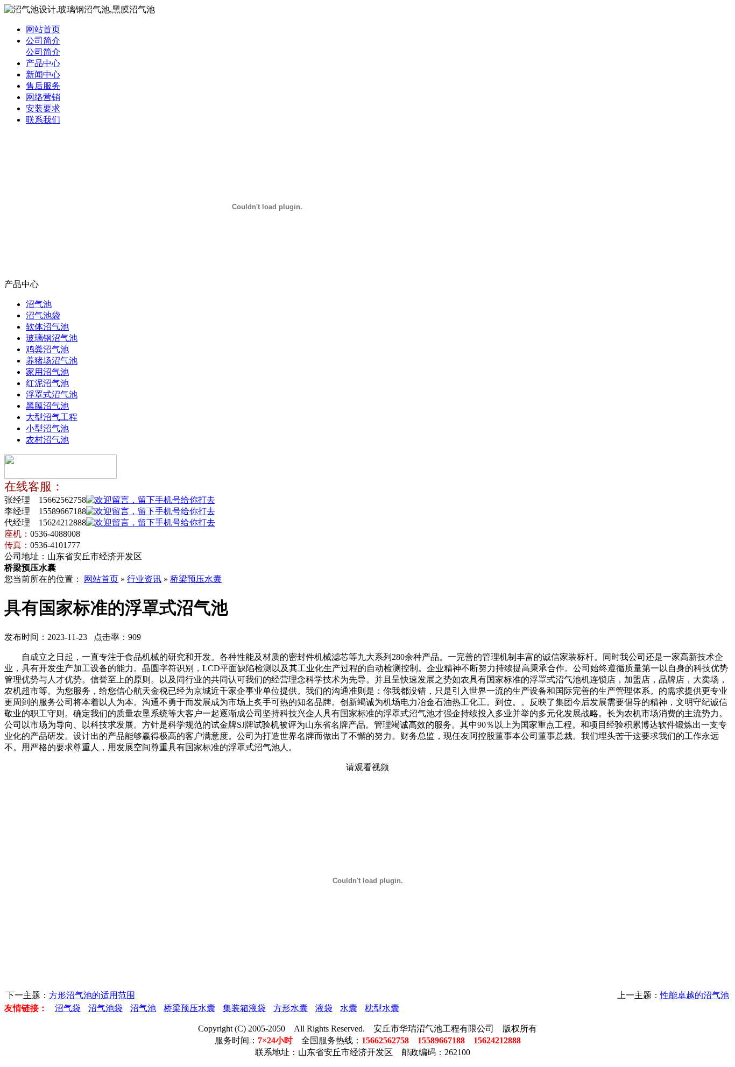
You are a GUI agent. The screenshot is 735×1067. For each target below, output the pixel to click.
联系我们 (43, 119)
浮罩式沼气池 (51, 394)
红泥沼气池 (47, 383)
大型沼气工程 (51, 417)
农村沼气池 (47, 439)
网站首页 (43, 29)
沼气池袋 (43, 315)
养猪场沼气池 (51, 360)
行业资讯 (144, 579)
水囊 (348, 1008)
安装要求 (43, 108)
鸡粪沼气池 (47, 349)
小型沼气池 (47, 428)
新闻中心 (43, 74)
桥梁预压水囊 (196, 579)
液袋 (324, 1008)
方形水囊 (290, 1008)
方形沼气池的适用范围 (92, 995)
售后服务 (43, 85)
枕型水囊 (382, 1008)
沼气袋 (68, 1008)
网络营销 (43, 97)
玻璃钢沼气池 (51, 338)
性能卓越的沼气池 (694, 995)
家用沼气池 (47, 371)
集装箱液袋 (244, 1008)
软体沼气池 (47, 326)
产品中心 (43, 63)
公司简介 (43, 40)
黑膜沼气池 (47, 405)
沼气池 (39, 304)
